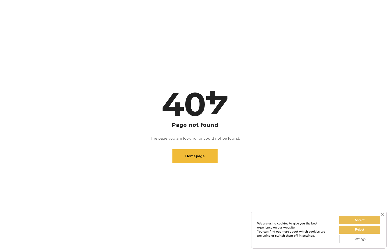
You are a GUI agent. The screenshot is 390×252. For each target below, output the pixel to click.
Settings (360, 239)
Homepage (195, 156)
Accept (359, 220)
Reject (359, 229)
